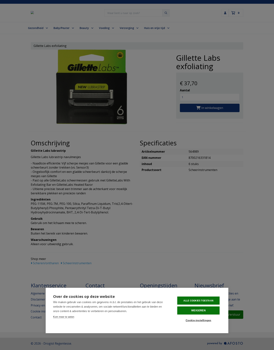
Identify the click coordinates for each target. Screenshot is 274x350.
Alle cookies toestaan (198, 300)
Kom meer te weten (63, 316)
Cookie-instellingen (198, 320)
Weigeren (198, 310)
